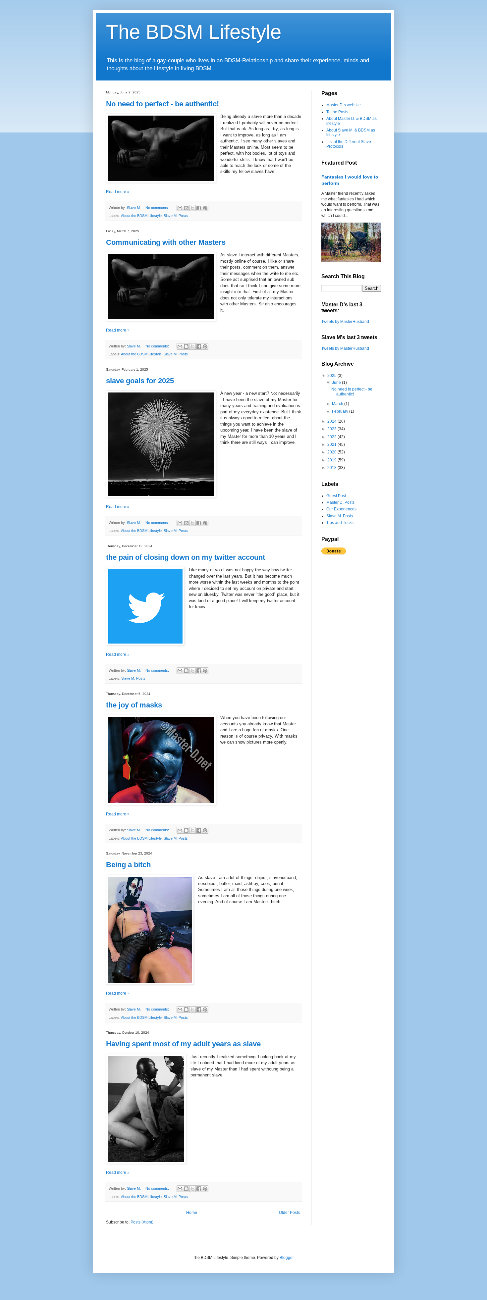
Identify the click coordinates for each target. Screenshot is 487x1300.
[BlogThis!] (186, 208)
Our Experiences (341, 509)
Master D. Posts (340, 502)
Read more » (118, 191)
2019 (332, 460)
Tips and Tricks (339, 522)
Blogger (287, 1257)
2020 (332, 452)
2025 (332, 375)
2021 (332, 444)
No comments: (157, 208)
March (338, 403)
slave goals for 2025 (140, 381)
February (340, 411)
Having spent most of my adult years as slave (183, 1044)
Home (191, 1212)
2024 (332, 421)
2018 (332, 467)
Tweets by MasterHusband (345, 321)
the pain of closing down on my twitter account (185, 557)
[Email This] (180, 208)
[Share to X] (192, 208)
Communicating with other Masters (166, 242)
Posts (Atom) (142, 1222)
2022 (332, 437)
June (337, 382)
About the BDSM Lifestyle (141, 216)
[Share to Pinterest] (205, 208)
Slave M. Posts (176, 216)
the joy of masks (134, 705)
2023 (332, 429)
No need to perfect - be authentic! (162, 104)
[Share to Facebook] (198, 208)
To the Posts (337, 112)
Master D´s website (343, 105)
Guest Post (336, 496)
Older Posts (289, 1212)
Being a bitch (128, 864)
